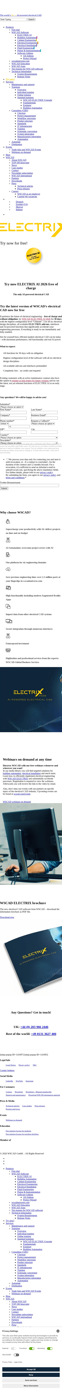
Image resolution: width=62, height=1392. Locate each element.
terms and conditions (15, 477)
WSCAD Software (20, 1174)
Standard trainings (25, 1239)
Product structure (25, 1262)
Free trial (16, 1171)
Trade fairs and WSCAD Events (26, 1291)
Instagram (29, 1081)
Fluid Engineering (25, 1189)
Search (31, 19)
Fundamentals (29, 1244)
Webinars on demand (14, 1120)
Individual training (25, 1233)
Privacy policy (24, 1065)
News (14, 1306)
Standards (21, 1265)
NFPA (47, 1146)
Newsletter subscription (22, 1314)
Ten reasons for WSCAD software (27, 1210)
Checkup (21, 1254)
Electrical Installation (26, 1187)
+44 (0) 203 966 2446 (34, 1027)
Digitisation (17, 1286)
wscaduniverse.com (20, 1202)
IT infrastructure (24, 1267)
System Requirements (27, 1215)
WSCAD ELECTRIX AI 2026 (36, 319)
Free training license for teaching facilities (22, 1134)
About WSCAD (19, 1301)
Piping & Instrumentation (28, 1192)
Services (9, 1223)
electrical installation (31, 773)
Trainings (16, 1228)
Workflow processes (26, 1260)
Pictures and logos (13, 1109)
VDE (38, 1146)
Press (14, 1325)
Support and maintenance (16, 1095)
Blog (8, 1296)
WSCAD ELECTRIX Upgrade (37, 1241)
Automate (16, 1283)
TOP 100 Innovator (20, 1304)
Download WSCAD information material (44, 1095)
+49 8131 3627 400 (43, 1034)
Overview (21, 1231)
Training (21, 1270)
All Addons (28, 1197)
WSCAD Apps (18, 1207)
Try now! (10, 1220)
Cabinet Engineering (26, 1181)
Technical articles (12, 1106)
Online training (24, 1236)
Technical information (21, 1213)
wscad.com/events (22, 794)
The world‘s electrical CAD (21, 15)
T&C (35, 1065)
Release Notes (23, 1218)
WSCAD (10, 1299)
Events (9, 1288)
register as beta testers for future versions (30, 380)
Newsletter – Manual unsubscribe (39, 1092)
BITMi (56, 1146)
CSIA (11, 1146)
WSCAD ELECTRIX (17, 778)
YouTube (19, 1081)
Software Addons (25, 1194)
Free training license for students (18, 1131)
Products (10, 1168)
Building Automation (26, 1179)
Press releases (40, 1106)
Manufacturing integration (29, 1278)
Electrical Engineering (27, 1184)
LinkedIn (9, 1081)
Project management (26, 1257)
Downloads (17, 1322)
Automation (22, 1280)
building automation (12, 773)
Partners (15, 1319)
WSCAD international (22, 1317)
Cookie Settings (7, 1070)
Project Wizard (29, 1200)
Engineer (27, 1247)
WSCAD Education (21, 1205)
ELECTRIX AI (24, 1176)
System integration (25, 1275)
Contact (9, 1092)
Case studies (27, 1106)
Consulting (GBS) (20, 1252)
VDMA (25, 1146)
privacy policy (46, 472)
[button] (17, 802)
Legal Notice (11, 1065)
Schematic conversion (27, 1273)
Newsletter (19, 1092)
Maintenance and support (23, 1226)
